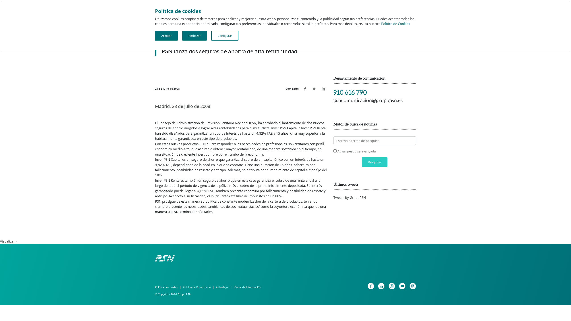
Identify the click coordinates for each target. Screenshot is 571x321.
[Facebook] (371, 286)
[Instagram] (392, 286)
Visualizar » (8, 241)
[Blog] (413, 286)
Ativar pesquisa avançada (356, 151)
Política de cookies (166, 287)
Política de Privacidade (197, 287)
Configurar (225, 36)
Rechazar (194, 36)
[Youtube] (402, 286)
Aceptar (166, 36)
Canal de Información (247, 287)
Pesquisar (374, 162)
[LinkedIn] (381, 286)
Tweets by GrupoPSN (349, 197)
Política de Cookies (395, 23)
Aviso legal (222, 287)
